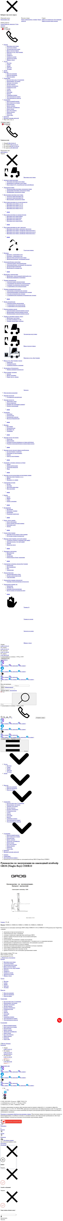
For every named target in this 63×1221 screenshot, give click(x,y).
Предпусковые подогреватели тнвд (16, 590)
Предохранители (11, 567)
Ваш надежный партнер (13, 101)
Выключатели (10, 553)
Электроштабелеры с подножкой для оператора (19, 265)
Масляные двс (10, 429)
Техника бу (10, 55)
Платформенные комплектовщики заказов (18, 313)
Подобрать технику (15, 738)
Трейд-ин (9, 67)
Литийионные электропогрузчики (16, 192)
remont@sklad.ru (8, 1063)
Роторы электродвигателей (14, 576)
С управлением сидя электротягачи (16, 306)
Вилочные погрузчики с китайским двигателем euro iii (21, 232)
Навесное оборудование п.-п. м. (15, 477)
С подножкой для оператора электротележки (18, 283)
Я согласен (3, 1145)
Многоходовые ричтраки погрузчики (16, 257)
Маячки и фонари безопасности (15, 369)
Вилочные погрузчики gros (14, 219)
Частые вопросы (11, 84)
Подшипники (7, 507)
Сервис (9, 64)
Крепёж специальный (12, 406)
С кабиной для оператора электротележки (18, 285)
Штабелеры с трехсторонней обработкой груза (19, 276)
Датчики (9, 554)
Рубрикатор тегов (11, 87)
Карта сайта (10, 115)
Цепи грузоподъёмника (13, 456)
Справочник (7, 78)
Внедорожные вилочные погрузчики (13, 195)
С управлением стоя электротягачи (16, 305)
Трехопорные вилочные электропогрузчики (18, 190)
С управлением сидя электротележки (16, 286)
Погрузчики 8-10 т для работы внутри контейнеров (20, 184)
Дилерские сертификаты (13, 107)
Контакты (9, 113)
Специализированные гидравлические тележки (19, 292)
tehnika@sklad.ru (8, 1054)
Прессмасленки (11, 488)
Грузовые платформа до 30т (14, 319)
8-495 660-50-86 (14, 148)
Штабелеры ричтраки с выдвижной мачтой (18, 259)
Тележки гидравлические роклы (12, 289)
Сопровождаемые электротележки (16, 282)
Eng (8, 1089)
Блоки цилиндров (11, 403)
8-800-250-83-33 (12, 143)
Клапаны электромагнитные (14, 589)
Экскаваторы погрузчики (13, 49)
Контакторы (10, 565)
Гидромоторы (10, 415)
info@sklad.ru (4, 152)
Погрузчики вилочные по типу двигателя (15, 227)
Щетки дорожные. (11, 375)
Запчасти (9, 53)
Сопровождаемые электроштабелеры (16, 263)
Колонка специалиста (12, 86)
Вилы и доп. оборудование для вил (13, 360)
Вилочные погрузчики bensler (14, 221)
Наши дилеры (10, 109)
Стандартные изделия (9, 482)
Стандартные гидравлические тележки (17, 290)
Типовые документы (12, 83)
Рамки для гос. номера (13, 377)
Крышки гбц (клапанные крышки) (16, 404)
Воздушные (10, 426)
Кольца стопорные (12, 501)
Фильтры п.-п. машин (12, 480)
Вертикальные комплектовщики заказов (17, 312)
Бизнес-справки (11, 106)
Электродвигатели (8, 572)
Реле (8, 568)
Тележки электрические (10, 280)
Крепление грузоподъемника (14, 453)
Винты (8, 498)
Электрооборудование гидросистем (13, 580)
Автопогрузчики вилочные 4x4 (15, 196)
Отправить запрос (5, 122)
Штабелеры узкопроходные (11, 274)
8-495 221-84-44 (15, 146)
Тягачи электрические (9, 301)
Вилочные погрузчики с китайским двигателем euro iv (21, 230)
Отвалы (9, 543)
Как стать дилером (12, 110)
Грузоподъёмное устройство (14, 451)
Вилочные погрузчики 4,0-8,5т (15, 208)
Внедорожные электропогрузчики (16, 199)
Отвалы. (9, 374)
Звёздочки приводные (12, 487)
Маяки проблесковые (12, 465)
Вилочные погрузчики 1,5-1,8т (15, 203)
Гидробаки (9, 414)
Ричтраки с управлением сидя (15, 254)
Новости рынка (11, 76)
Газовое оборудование (9, 533)
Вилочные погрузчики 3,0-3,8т (15, 207)
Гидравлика (7, 412)
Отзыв (2, 24)
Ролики (9, 454)
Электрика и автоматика (10, 551)
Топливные (10, 431)
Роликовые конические (13, 514)
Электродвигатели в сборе (14, 574)
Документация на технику (14, 96)
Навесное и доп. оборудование (15, 52)
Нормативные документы (13, 81)
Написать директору (9, 24)
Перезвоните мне (5, 19)
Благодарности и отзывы (13, 103)
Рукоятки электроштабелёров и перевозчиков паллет (20, 443)
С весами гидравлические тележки (16, 294)
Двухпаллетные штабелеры (14, 266)
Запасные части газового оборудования (17, 534)
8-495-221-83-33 (14, 144)
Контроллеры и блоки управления (16, 557)
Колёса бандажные (12, 522)
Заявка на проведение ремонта (50, 21)
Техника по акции (11, 57)
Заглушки (9, 485)
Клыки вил (10, 362)
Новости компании (12, 73)
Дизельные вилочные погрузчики (16, 181)
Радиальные (10, 512)
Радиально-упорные (12, 511)
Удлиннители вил (11, 363)
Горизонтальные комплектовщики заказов (18, 310)
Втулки (9, 484)
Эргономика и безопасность (11, 368)
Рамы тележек (10, 440)
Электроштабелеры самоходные (12, 262)
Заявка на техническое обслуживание (51, 19)
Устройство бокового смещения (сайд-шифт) (18, 540)
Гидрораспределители (12, 417)
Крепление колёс (11, 525)
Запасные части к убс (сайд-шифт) (16, 542)
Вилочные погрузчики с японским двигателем (19, 229)
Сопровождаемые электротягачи (15, 303)
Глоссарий (9, 92)
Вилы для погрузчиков (13, 50)
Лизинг (9, 66)
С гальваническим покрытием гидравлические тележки (21, 295)
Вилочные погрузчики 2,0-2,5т (15, 205)
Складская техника (12, 47)
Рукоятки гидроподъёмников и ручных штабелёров (20, 442)
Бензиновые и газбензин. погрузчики (16, 183)
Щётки (8, 478)
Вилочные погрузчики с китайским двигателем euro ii (21, 233)
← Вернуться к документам (8, 957)
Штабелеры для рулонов (13, 318)
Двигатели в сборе (12, 401)
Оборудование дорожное (10, 372)
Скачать (3, 922)
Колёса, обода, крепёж (9, 520)
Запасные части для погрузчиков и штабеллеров (16, 450)
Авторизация (13, 690)
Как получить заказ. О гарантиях (15, 80)
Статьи (8, 89)
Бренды (9, 93)
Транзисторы (10, 570)
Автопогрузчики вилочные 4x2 (15, 198)
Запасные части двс (9, 400)
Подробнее (3, 1143)
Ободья (9, 526)
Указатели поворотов (12, 467)
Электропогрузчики (9, 187)
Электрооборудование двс (10, 584)
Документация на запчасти (14, 98)
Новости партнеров (12, 75)
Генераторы (10, 586)
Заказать (3, 1219)
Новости (6, 72)
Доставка (9, 69)
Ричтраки (6, 253)
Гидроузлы (9, 439)
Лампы (8, 464)
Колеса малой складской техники (15, 523)
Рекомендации (10, 104)
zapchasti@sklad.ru (8, 1058)
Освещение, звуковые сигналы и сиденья (14, 462)
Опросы (9, 90)
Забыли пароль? (9, 687)
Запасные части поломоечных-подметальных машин (17, 475)
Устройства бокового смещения (15, 365)
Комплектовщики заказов (10, 309)
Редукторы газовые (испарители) (15, 536)
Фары (8, 469)
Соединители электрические (14, 397)
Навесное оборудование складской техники (15, 538)
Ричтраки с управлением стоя (14, 256)
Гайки (8, 500)
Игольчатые (10, 509)
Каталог (6, 44)
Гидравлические (11, 428)
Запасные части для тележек (11, 437)
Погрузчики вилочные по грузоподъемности (15, 202)
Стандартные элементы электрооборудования (16, 564)
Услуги (5, 61)
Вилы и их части (11, 545)
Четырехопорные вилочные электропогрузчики (19, 189)
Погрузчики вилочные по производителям (15, 215)
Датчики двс (10, 587)
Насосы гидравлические (13, 418)
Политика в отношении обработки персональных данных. (16, 1114)
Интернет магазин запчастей (11, 118)
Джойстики (10, 556)
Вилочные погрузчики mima (14, 218)
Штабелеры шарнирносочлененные (16, 277)
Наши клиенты (11, 112)
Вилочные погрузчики (13, 46)
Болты (8, 496)
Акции (5, 70)
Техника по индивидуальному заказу (13, 316)
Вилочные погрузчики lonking (15, 216)
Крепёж (6, 495)
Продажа (9, 63)
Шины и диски (11, 60)
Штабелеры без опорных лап (14, 268)
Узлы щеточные (11, 577)
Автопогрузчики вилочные (11, 180)
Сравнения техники (12, 95)
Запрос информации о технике (29, 19)
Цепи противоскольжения (10, 393)
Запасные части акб (9, 395)
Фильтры (6, 425)
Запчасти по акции (12, 58)
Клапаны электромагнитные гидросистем (18, 581)
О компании (7, 99)
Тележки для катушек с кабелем (15, 321)
